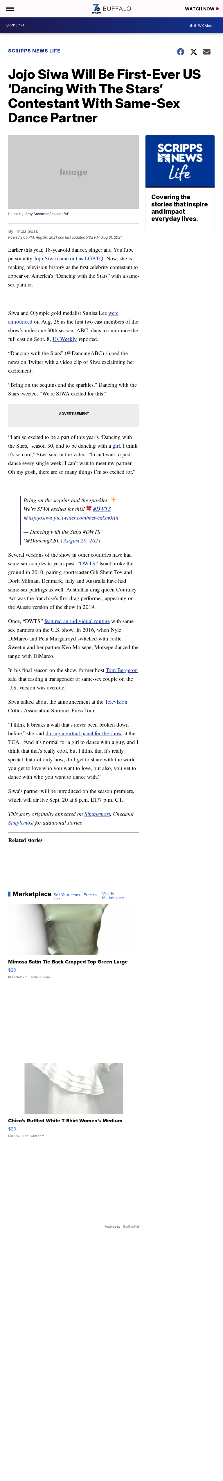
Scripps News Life (34, 51)
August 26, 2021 (82, 540)
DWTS (88, 563)
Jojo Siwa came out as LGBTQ (68, 258)
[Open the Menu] (9, 8)
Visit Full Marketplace (113, 896)
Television (116, 701)
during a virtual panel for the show (84, 733)
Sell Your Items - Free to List (75, 897)
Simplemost (97, 813)
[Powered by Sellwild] (131, 1227)
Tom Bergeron (122, 670)
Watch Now (200, 9)
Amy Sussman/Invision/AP (47, 214)
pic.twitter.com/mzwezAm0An (86, 517)
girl (116, 445)
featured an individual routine (77, 621)
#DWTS (102, 508)
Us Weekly (65, 338)
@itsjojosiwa (38, 517)
